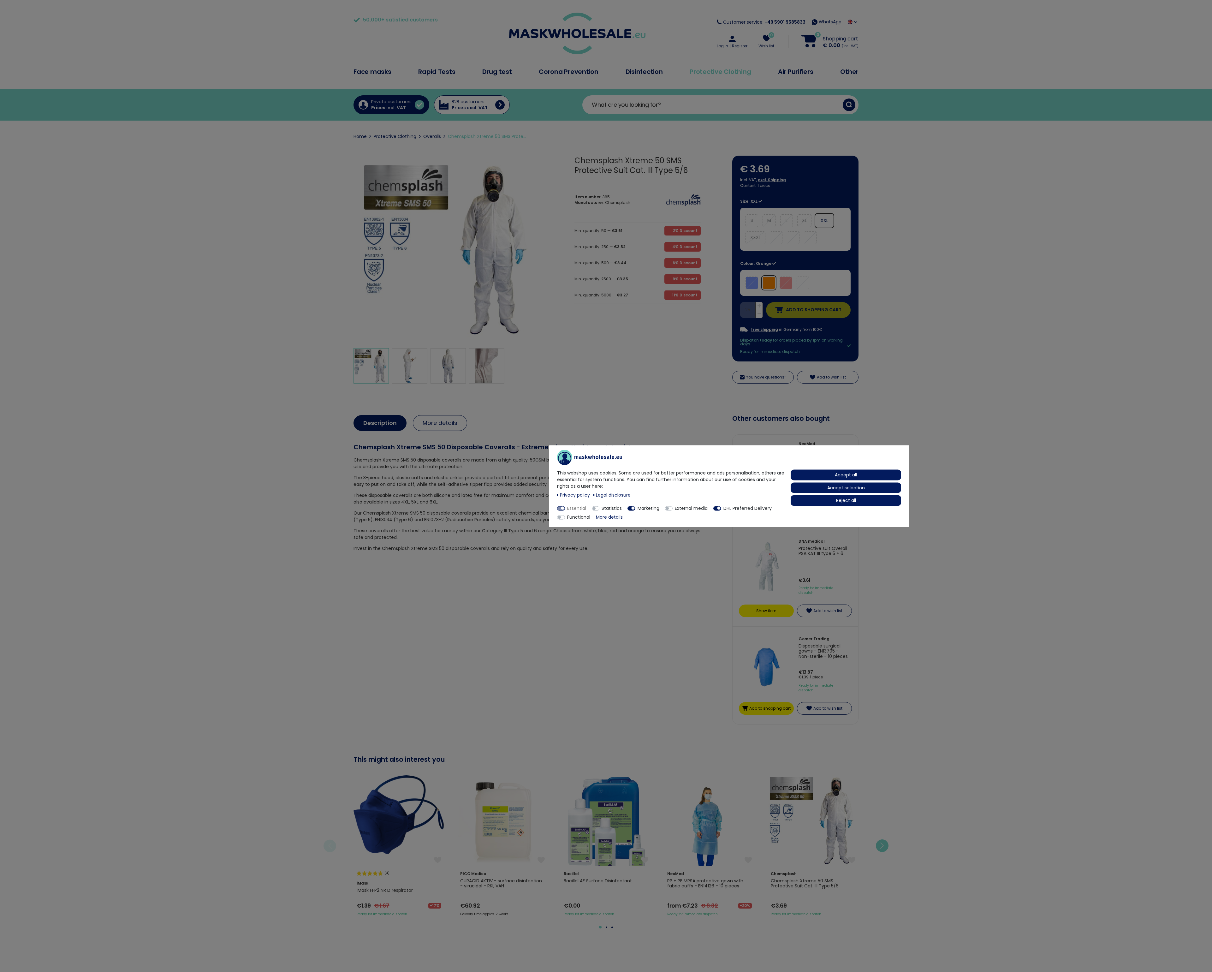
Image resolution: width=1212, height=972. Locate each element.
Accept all (846, 474)
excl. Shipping (772, 179)
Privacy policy (575, 495)
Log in (722, 46)
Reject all (846, 500)
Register (739, 46)
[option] (399, 846)
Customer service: (764, 22)
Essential (576, 508)
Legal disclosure (613, 495)
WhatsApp (829, 22)
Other (849, 71)
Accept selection (846, 487)
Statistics (612, 508)
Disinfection (644, 71)
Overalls (432, 136)
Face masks (372, 71)
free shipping (764, 329)
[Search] (849, 104)
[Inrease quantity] (759, 306)
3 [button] (612, 927)
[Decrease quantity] (759, 314)
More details (440, 423)
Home (360, 136)
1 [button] (600, 927)
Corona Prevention (568, 71)
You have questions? (766, 377)
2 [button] (606, 927)
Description (380, 423)
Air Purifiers (795, 71)
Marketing (648, 508)
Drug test (497, 71)
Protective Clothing (720, 71)
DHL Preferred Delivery (747, 508)
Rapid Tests (436, 71)
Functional (578, 517)
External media (691, 508)
